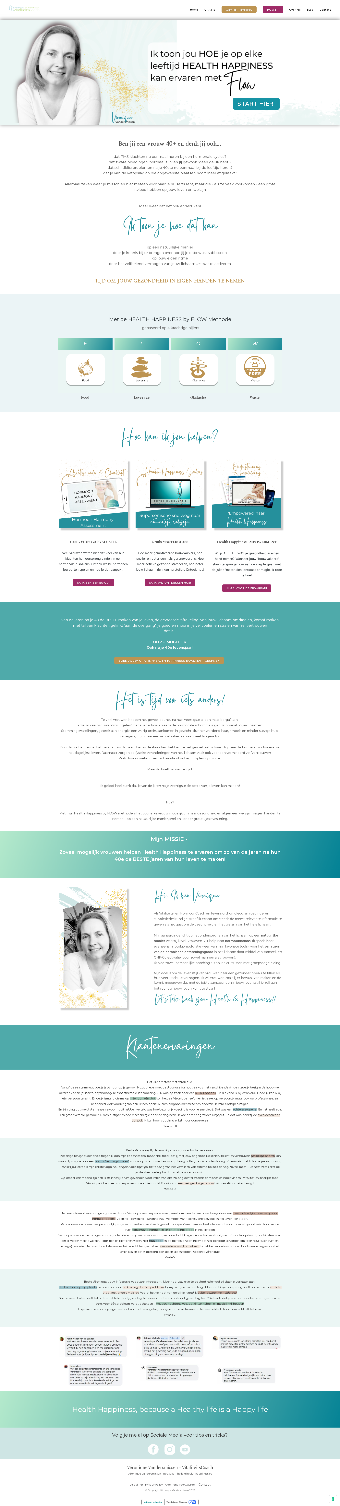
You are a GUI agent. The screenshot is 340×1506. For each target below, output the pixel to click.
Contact (325, 10)
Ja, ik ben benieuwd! (93, 583)
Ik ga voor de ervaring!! (247, 588)
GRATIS (209, 10)
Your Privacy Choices (176, 1502)
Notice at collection (153, 1502)
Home (194, 10)
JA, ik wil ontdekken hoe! (170, 583)
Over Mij (295, 10)
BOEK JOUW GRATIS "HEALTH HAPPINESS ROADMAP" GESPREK (169, 660)
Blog (310, 10)
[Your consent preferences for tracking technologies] (333, 1499)
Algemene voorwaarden (180, 1484)
